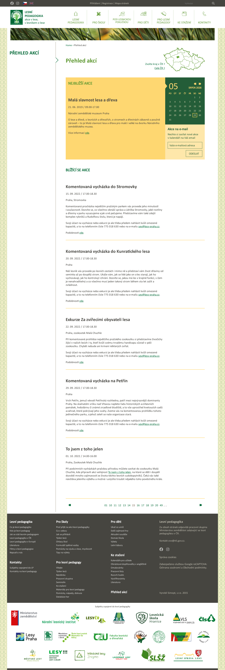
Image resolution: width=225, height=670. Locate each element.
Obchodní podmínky (194, 567)
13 (185, 106)
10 (170, 106)
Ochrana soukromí (170, 567)
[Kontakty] (204, 17)
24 (170, 115)
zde (87, 133)
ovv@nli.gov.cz (176, 540)
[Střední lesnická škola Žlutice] (153, 655)
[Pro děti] (143, 17)
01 (105, 505)
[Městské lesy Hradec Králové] (32, 655)
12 (180, 106)
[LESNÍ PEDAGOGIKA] (27, 17)
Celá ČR (160, 68)
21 (190, 110)
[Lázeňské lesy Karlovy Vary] (121, 655)
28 (190, 115)
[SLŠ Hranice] (150, 618)
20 (185, 110)
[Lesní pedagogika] (76, 17)
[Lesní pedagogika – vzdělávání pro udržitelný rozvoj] (99, 17)
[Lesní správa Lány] (188, 655)
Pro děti (116, 522)
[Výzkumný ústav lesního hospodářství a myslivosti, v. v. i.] (159, 637)
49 (161, 505)
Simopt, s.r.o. (175, 592)
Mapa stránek (122, 3)
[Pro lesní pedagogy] (163, 17)
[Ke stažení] (184, 17)
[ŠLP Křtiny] (73, 637)
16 (200, 106)
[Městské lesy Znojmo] (90, 655)
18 (175, 110)
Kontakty (16, 562)
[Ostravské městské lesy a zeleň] (58, 655)
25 (175, 115)
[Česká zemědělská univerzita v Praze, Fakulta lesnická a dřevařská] (110, 637)
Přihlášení (95, 3)
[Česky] (25, 3)
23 (200, 110)
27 (185, 115)
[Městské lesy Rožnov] (140, 637)
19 (180, 110)
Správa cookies (167, 557)
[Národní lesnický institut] (60, 618)
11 (175, 106)
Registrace (107, 3)
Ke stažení (118, 555)
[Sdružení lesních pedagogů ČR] (120, 618)
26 (180, 115)
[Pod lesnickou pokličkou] (122, 17)
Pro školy (62, 522)
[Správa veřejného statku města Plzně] (181, 637)
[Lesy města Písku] (203, 637)
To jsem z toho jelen (119, 472)
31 (170, 119)
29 (195, 115)
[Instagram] (17, 3)
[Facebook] (12, 3)
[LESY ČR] (96, 618)
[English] (31, 3)
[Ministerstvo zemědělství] (24, 618)
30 (200, 115)
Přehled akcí (24, 53)
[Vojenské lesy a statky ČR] (183, 618)
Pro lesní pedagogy (68, 562)
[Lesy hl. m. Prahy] (26, 637)
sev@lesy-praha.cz (148, 226)
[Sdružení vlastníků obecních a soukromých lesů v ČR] (48, 637)
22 (195, 110)
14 (190, 106)
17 (170, 110)
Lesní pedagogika (21, 522)
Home (69, 45)
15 (195, 106)
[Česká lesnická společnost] (206, 618)
